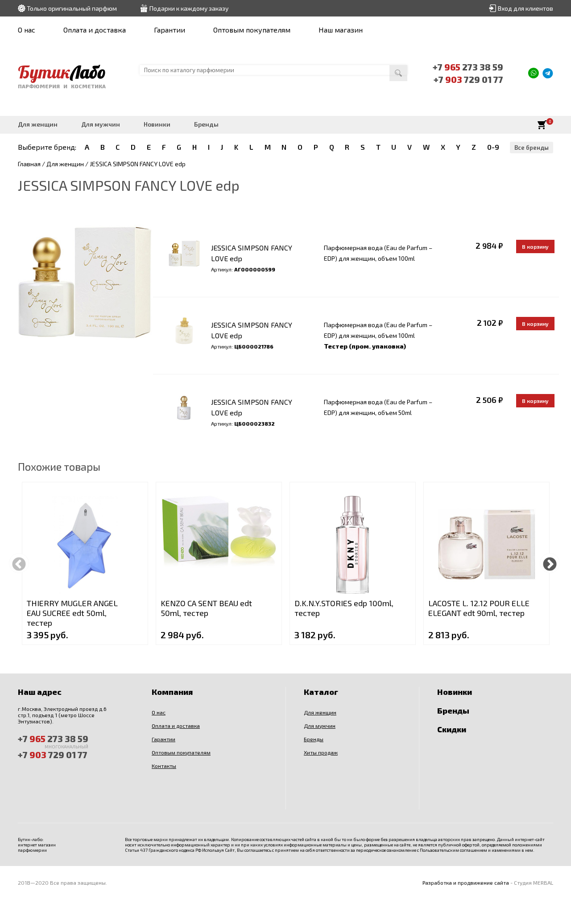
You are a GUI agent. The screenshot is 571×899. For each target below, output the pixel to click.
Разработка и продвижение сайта (465, 882)
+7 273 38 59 (468, 67)
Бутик (62, 72)
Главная (29, 164)
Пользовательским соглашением (453, 850)
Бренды (206, 124)
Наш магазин (341, 29)
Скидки (451, 729)
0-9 (493, 147)
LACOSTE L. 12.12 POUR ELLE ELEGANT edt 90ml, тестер (479, 608)
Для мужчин (100, 124)
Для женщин (38, 124)
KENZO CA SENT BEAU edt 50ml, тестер (206, 608)
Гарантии (169, 29)
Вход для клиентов (525, 8)
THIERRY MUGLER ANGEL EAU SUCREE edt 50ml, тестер (72, 613)
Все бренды (531, 147)
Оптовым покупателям (251, 29)
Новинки (157, 124)
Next (550, 563)
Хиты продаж (321, 752)
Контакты (164, 766)
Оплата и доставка (94, 29)
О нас (26, 29)
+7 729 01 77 (468, 79)
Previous (19, 563)
